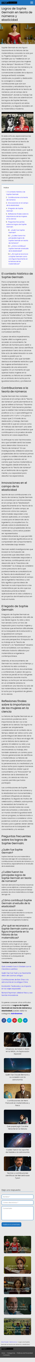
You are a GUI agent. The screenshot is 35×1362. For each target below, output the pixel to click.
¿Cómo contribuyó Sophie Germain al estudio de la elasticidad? (19, 248)
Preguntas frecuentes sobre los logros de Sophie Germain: (16, 224)
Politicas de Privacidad (25, 1353)
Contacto (6, 1355)
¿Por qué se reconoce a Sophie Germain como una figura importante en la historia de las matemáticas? (18, 259)
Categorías (11, 1353)
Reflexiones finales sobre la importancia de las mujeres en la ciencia (17, 216)
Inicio (3, 1353)
